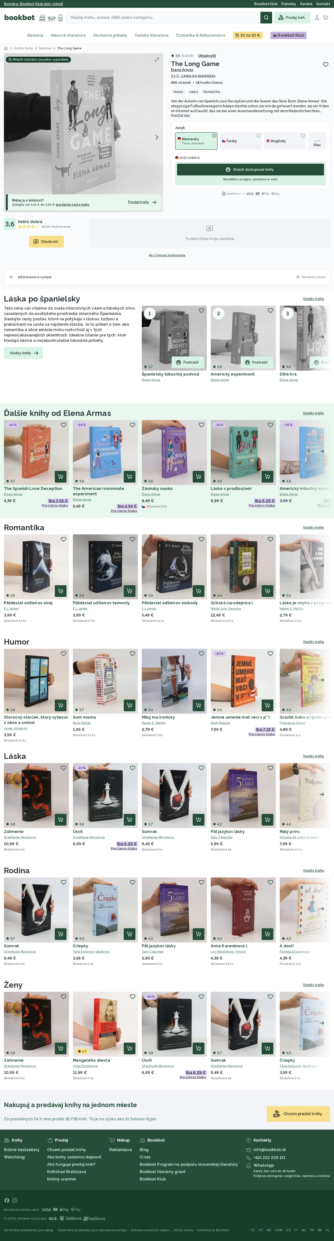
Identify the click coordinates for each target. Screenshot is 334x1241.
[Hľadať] (266, 17)
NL (304, 1230)
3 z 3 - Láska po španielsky (193, 76)
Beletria (35, 35)
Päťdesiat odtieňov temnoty (101, 603)
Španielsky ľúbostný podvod (170, 374)
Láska (15, 756)
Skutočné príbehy (110, 35)
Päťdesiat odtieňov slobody (170, 603)
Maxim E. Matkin (154, 723)
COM (278, 1230)
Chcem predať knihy (66, 1149)
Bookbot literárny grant (163, 1171)
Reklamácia (120, 1149)
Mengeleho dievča (91, 1060)
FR (312, 1230)
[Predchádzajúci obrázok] (10, 137)
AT (261, 1230)
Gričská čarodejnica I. (232, 603)
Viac (317, 145)
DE (269, 1230)
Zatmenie (14, 831)
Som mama (84, 717)
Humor (17, 641)
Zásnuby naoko (157, 488)
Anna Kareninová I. (229, 946)
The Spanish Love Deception (33, 488)
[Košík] (325, 17)
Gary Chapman (222, 837)
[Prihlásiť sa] (316, 17)
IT (296, 1230)
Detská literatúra (151, 35)
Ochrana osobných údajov (150, 1230)
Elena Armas (182, 70)
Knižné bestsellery (22, 1149)
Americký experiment (233, 374)
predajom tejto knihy (72, 204)
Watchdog (14, 1157)
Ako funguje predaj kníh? (71, 1164)
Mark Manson (220, 723)
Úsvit (78, 831)
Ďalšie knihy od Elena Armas (57, 413)
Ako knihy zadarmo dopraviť (74, 1157)
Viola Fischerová (85, 1066)
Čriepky (80, 946)
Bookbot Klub (153, 1179)
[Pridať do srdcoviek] (325, 64)
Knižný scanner (61, 1179)
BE (320, 1230)
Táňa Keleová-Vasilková (91, 951)
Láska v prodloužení (231, 488)
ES (288, 1230)
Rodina (17, 870)
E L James (11, 608)
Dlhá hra (288, 374)
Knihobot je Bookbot (213, 1230)
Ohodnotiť (207, 56)
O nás (145, 1157)
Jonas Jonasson (15, 728)
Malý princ (290, 831)
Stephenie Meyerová (20, 837)
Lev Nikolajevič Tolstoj (228, 951)
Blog (144, 1149)
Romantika (24, 527)
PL (328, 1230)
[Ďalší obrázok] (156, 137)
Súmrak (149, 831)
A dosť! (287, 946)
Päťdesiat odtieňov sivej (28, 603)
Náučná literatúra (68, 35)
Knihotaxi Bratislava (66, 1171)
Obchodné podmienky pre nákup (29, 1230)
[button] (83, 132)
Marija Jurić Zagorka (226, 608)
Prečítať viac (180, 115)
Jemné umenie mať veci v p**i (240, 717)
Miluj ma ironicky (158, 717)
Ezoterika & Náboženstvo (200, 35)
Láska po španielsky (42, 298)
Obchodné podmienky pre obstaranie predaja (92, 1230)
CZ (252, 1230)
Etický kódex (184, 1230)
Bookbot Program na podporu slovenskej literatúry (189, 1164)
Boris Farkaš (82, 723)
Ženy (13, 984)
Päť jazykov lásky (228, 831)
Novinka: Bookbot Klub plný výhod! (33, 4)
